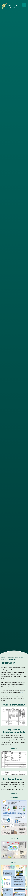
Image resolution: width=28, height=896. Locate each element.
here (21, 692)
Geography (13, 659)
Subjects (4, 659)
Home (3, 657)
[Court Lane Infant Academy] (4, 6)
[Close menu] (24, 5)
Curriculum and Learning (15, 657)
